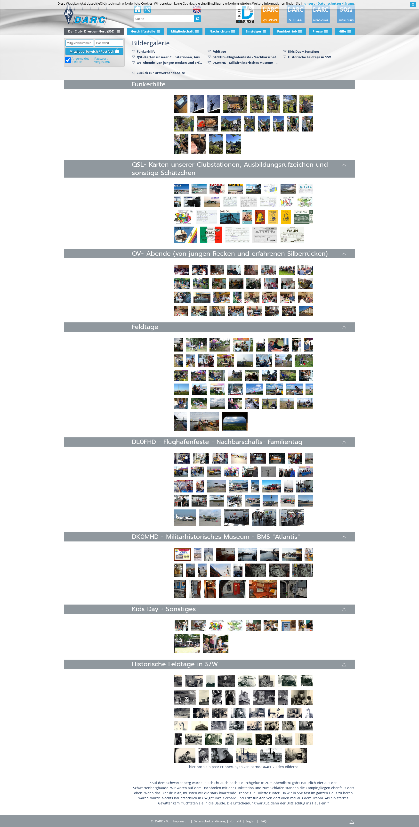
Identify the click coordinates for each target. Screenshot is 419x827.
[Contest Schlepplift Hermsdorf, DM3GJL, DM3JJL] (178, 739)
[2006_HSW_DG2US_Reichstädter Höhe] (269, 375)
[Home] (137, 10)
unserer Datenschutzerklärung (329, 3)
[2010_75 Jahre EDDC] (234, 501)
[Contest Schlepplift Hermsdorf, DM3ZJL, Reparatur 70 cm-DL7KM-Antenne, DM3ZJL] (263, 739)
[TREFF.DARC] (245, 14)
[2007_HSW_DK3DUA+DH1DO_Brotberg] (199, 389)
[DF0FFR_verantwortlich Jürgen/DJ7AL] (212, 202)
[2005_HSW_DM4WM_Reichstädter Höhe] (198, 375)
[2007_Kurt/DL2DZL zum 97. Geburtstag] (305, 283)
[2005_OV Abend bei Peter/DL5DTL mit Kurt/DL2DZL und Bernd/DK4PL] (268, 270)
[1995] (258, 458)
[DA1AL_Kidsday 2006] (286, 202)
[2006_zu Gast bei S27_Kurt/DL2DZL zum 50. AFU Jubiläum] (219, 283)
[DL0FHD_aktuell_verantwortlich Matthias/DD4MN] (181, 189)
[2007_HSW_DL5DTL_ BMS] (235, 389)
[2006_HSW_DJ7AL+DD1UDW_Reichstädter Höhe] (252, 375)
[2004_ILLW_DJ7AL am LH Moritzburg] (178, 345)
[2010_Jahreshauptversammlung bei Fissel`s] (269, 297)
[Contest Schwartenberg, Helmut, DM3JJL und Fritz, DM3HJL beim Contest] (264, 697)
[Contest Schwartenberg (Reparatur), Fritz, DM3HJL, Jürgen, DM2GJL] (217, 697)
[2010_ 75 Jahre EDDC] (288, 501)
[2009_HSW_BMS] (180, 421)
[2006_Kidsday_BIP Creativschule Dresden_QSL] (216, 625)
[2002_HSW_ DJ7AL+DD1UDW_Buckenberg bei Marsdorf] (245, 360)
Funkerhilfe (146, 51)
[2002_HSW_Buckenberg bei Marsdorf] (225, 360)
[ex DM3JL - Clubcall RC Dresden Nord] (271, 189)
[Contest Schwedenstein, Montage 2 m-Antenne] (181, 725)
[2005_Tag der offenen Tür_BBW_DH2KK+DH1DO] (215, 643)
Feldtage (219, 51)
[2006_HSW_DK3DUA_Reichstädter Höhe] (217, 375)
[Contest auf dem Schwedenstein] (302, 697)
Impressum (181, 821)
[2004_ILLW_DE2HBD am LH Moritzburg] (178, 360)
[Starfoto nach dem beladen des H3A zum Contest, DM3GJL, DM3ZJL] (201, 713)
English (250, 821)
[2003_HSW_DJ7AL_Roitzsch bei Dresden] (283, 360)
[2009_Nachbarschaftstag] (304, 486)
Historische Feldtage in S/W (309, 57)
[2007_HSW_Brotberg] (181, 389)
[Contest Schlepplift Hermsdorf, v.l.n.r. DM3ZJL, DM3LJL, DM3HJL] (304, 739)
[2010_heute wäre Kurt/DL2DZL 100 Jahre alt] (237, 297)
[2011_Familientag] (236, 517)
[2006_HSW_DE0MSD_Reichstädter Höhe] (288, 375)
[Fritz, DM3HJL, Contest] (247, 681)
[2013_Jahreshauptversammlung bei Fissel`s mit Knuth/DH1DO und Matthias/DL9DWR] (217, 311)
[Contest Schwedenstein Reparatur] (238, 713)
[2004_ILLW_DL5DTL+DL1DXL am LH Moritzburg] (196, 345)
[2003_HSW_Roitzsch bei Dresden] (264, 360)
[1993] (182, 458)
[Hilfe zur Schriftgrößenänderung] (147, 10)
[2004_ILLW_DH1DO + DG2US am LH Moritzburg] (278, 345)
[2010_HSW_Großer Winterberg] (235, 421)
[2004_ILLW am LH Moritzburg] (220, 345)
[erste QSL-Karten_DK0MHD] (192, 202)
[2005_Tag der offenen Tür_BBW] (187, 643)
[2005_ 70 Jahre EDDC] (231, 472)
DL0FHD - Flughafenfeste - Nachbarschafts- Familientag (245, 57)
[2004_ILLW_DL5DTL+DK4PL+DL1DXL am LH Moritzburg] (296, 345)
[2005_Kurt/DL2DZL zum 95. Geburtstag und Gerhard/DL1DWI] (251, 270)
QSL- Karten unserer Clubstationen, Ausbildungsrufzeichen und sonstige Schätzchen (170, 57)
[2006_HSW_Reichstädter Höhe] (235, 375)
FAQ (263, 821)
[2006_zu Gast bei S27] (236, 283)
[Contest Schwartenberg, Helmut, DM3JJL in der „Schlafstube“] (283, 697)
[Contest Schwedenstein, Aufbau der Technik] (294, 713)
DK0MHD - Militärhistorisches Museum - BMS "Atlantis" (245, 62)
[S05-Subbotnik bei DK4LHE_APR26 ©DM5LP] (180, 104)
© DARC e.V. (160, 821)
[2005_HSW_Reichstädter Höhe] (181, 375)
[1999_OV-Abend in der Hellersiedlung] (181, 270)
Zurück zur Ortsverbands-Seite (161, 73)
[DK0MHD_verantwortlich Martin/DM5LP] (177, 202)
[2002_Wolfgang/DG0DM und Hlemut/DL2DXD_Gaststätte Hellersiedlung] (217, 270)
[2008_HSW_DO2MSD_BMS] (181, 403)
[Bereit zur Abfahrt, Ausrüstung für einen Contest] (182, 713)
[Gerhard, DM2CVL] (306, 681)
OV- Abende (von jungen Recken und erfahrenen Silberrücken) (170, 62)
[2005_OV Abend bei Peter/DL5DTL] (287, 270)
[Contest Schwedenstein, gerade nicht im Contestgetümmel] (218, 725)
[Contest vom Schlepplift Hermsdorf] (204, 697)
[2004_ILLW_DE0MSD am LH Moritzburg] (190, 360)
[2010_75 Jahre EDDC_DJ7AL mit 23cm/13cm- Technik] (270, 501)
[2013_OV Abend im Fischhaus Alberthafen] (272, 311)
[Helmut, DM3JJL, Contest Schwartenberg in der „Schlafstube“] (226, 681)
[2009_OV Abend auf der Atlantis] (182, 297)
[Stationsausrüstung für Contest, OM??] (271, 755)
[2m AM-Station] (244, 739)
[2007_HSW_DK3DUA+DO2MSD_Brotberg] (217, 389)
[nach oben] (344, 165)
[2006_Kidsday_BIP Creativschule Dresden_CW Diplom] (305, 625)
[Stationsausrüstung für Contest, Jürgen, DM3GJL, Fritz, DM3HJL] (246, 755)
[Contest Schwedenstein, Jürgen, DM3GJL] (276, 713)
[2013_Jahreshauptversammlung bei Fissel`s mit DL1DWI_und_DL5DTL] (254, 311)
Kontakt (235, 821)
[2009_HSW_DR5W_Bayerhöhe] (252, 403)
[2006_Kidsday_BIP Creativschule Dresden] (181, 625)
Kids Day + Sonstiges (303, 51)
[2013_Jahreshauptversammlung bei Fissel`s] (199, 311)
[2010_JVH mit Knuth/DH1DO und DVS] (251, 297)
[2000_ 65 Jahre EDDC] (295, 458)
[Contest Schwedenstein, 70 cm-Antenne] (199, 725)
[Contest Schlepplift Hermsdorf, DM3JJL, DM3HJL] (289, 725)
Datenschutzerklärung (209, 821)
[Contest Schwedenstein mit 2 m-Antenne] (309, 713)
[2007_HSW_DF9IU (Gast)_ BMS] (306, 375)
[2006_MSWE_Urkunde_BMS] (182, 554)
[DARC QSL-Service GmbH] (270, 14)
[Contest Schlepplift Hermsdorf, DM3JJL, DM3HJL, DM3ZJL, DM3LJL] (306, 725)
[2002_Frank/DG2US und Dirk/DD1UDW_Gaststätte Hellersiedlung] (234, 270)
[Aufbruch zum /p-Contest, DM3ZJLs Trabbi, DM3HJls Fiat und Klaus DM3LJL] (178, 681)
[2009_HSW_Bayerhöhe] (199, 403)
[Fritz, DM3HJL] (287, 681)
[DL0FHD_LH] (253, 189)
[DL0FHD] (199, 189)
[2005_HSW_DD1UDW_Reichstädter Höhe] (304, 360)
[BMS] (197, 554)
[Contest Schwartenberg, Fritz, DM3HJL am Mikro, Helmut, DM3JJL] (203, 755)
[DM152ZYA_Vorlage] (288, 189)
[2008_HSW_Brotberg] (254, 389)
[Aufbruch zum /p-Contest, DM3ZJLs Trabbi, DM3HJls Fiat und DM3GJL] (193, 739)
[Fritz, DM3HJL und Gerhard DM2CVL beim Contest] (210, 681)
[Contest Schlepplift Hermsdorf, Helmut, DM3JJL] (222, 755)
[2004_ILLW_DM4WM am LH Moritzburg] (206, 360)
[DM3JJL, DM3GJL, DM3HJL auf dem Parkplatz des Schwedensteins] (220, 713)
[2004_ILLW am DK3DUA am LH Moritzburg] (308, 345)
